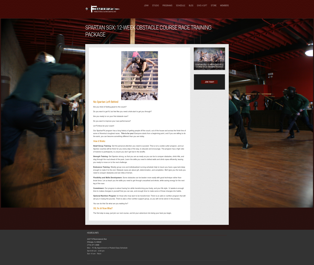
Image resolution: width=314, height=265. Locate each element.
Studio (155, 5)
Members (224, 5)
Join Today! (209, 82)
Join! (146, 5)
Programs (167, 5)
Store (213, 5)
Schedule (180, 5)
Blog (191, 5)
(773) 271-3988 (93, 245)
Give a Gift (202, 5)
